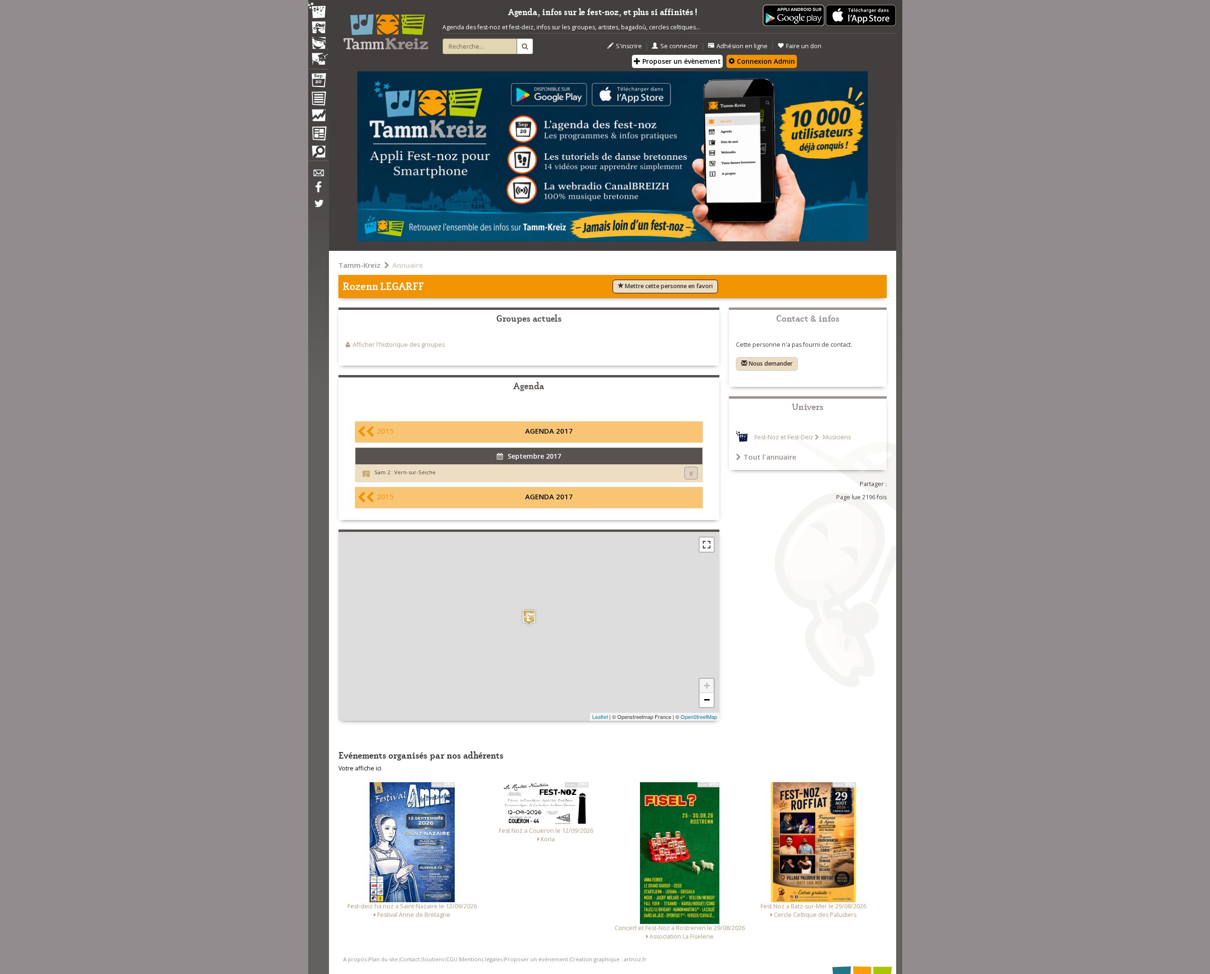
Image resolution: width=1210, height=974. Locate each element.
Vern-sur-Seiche (415, 472)
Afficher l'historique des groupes (399, 345)
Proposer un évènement (680, 61)
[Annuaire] (318, 100)
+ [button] (707, 686)
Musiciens (836, 437)
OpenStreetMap (699, 716)
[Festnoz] (318, 11)
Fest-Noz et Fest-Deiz (783, 437)
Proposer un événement (536, 959)
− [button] (707, 700)
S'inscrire (629, 46)
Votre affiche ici (359, 768)
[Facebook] (318, 190)
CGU (452, 959)
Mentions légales (480, 959)
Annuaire (407, 265)
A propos (355, 959)
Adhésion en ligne (742, 46)
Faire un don (803, 46)
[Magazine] (318, 134)
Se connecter (679, 46)
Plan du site (383, 959)
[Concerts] (318, 28)
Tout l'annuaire (769, 456)
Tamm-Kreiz (359, 265)
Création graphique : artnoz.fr (608, 959)
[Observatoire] (318, 117)
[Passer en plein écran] (707, 545)
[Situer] (691, 473)
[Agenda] (318, 82)
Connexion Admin (765, 61)
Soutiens (433, 959)
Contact (410, 959)
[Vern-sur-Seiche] (528, 617)
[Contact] (318, 175)
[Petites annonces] (318, 153)
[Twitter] (318, 208)
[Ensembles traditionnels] (318, 55)
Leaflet (600, 716)
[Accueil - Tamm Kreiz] (385, 28)
